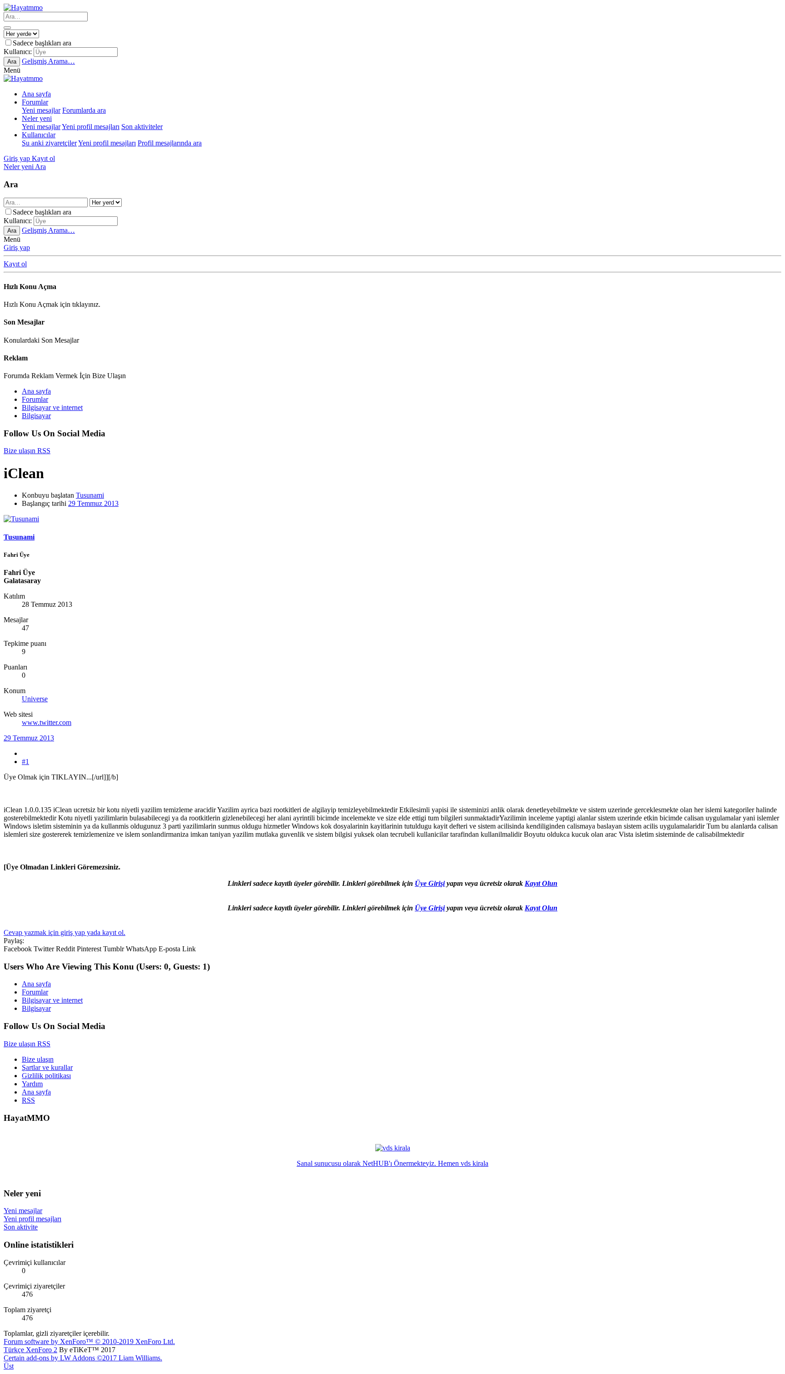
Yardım (32, 1084)
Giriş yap (17, 247)
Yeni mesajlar (41, 110)
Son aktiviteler (142, 126)
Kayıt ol (15, 264)
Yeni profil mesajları (90, 126)
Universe (35, 699)
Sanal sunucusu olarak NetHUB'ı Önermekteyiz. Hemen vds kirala (392, 1163)
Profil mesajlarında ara (170, 143)
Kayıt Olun (541, 883)
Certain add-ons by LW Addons (83, 1358)
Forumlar (35, 102)
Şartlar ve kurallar (47, 1067)
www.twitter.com (46, 722)
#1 (25, 761)
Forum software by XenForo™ (89, 1341)
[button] (12, 70)
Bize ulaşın (38, 1059)
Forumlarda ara (84, 110)
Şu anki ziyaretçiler (49, 143)
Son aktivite (21, 1227)
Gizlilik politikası (46, 1075)
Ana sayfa (36, 94)
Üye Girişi (430, 883)
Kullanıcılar (38, 135)
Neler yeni (37, 118)
